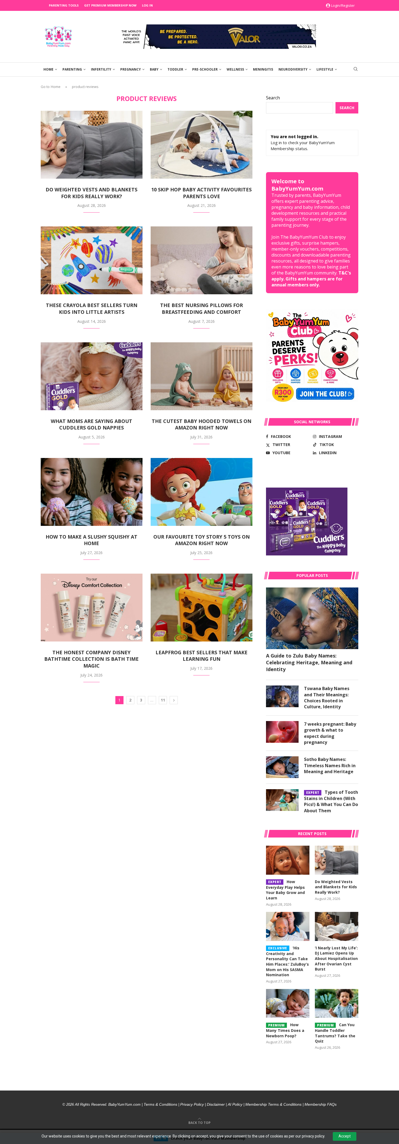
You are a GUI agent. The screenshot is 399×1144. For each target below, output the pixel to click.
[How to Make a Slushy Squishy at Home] (91, 492)
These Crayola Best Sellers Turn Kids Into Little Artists (91, 308)
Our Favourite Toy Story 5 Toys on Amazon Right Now (201, 540)
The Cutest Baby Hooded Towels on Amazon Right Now (201, 424)
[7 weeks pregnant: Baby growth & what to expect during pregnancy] (282, 732)
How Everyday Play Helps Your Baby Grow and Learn (285, 889)
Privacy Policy (192, 1104)
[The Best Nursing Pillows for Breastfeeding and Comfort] (201, 260)
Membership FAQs (321, 1104)
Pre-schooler (205, 69)
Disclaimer (216, 1104)
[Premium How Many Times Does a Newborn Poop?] (287, 1003)
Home (48, 69)
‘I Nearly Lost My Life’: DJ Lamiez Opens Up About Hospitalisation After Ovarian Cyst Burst (336, 958)
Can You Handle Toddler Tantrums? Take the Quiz (335, 1033)
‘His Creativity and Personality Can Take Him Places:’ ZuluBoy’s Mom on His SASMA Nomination (287, 961)
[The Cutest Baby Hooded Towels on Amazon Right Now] (201, 376)
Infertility (101, 69)
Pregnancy (130, 69)
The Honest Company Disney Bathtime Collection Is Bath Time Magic (91, 659)
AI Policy (235, 1104)
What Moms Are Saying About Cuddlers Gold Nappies (91, 424)
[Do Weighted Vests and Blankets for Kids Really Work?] (91, 145)
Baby (154, 69)
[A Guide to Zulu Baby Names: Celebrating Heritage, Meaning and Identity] (312, 618)
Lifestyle (324, 69)
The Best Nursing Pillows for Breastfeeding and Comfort (201, 308)
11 (163, 700)
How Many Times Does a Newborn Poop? (285, 1030)
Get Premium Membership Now (110, 5)
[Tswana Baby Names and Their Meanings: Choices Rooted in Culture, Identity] (282, 696)
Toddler (175, 69)
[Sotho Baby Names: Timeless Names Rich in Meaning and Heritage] (282, 767)
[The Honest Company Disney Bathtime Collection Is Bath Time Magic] (91, 607)
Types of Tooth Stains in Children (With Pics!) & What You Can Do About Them (331, 801)
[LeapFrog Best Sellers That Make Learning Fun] (201, 607)
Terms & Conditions (160, 1104)
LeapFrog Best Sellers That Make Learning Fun (202, 655)
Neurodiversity (293, 69)
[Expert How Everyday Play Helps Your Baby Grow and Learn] (287, 860)
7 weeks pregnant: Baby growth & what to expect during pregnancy (330, 733)
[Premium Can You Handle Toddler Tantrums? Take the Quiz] (336, 1003)
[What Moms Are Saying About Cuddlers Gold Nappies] (91, 376)
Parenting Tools (64, 5)
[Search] (355, 69)
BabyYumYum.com (124, 1104)
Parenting (72, 69)
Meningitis (263, 69)
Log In (147, 5)
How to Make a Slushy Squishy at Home (91, 540)
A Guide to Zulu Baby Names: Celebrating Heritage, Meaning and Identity (309, 662)
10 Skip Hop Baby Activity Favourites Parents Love (201, 193)
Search (273, 98)
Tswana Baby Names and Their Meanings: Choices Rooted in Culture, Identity (326, 697)
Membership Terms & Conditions (273, 1104)
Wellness (235, 69)
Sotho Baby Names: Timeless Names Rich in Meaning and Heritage (330, 765)
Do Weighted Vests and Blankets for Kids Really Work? (91, 193)
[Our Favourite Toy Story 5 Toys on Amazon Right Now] (201, 492)
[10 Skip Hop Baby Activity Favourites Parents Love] (201, 145)
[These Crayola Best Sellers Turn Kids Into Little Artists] (91, 260)
